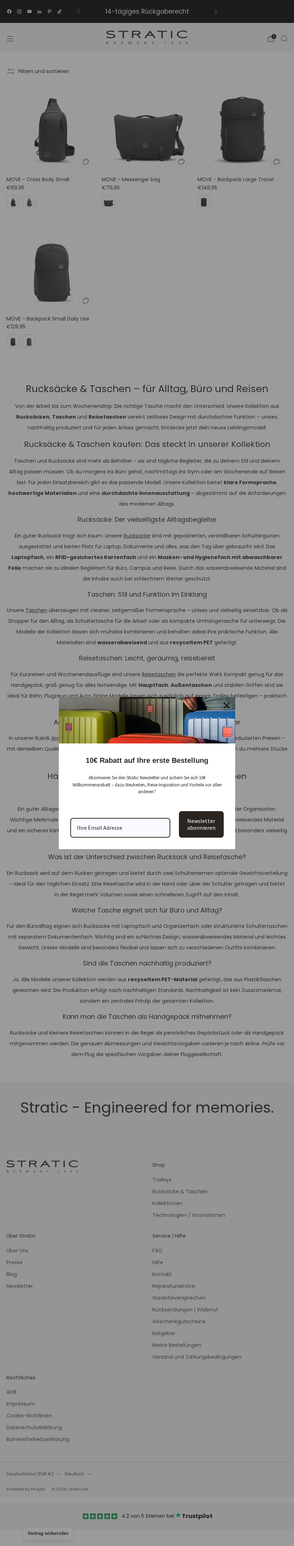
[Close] (226, 705)
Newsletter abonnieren (201, 824)
